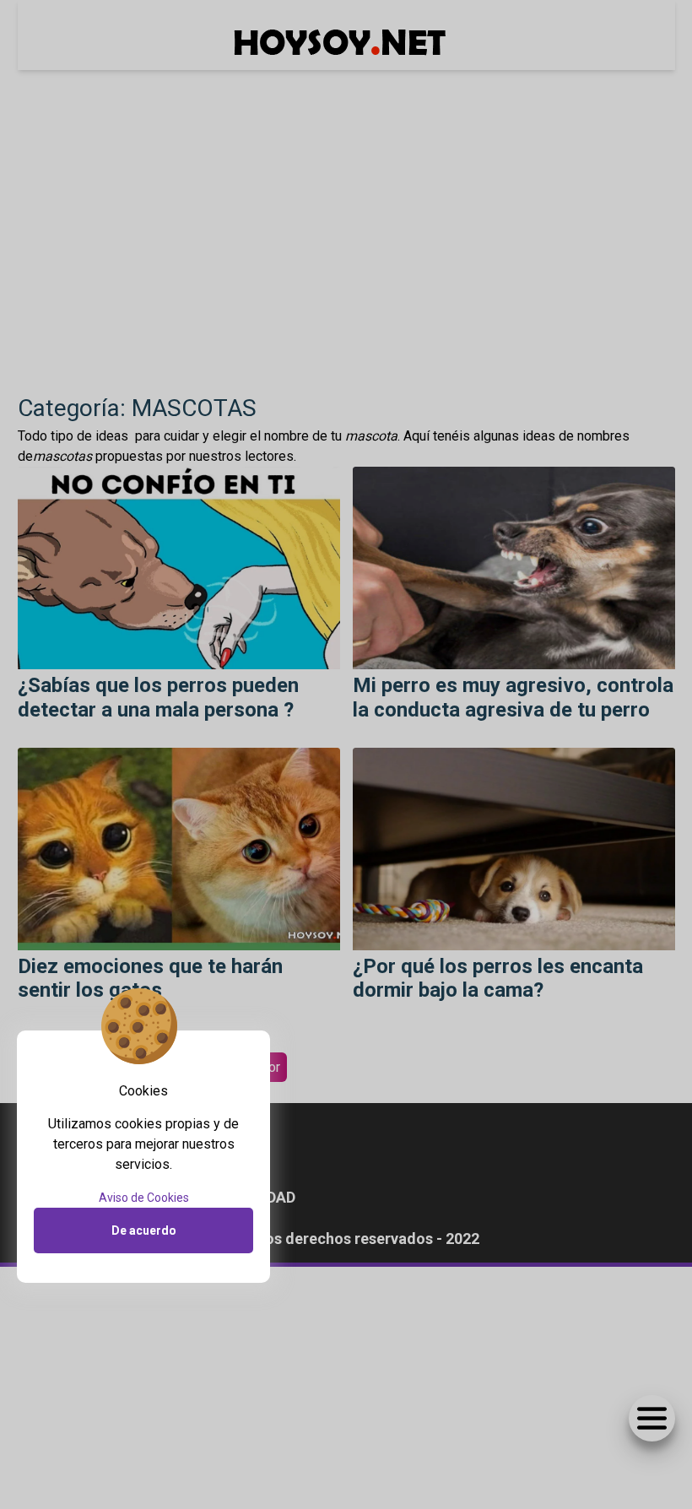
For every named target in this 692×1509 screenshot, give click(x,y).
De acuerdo (143, 1230)
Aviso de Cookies (144, 1197)
